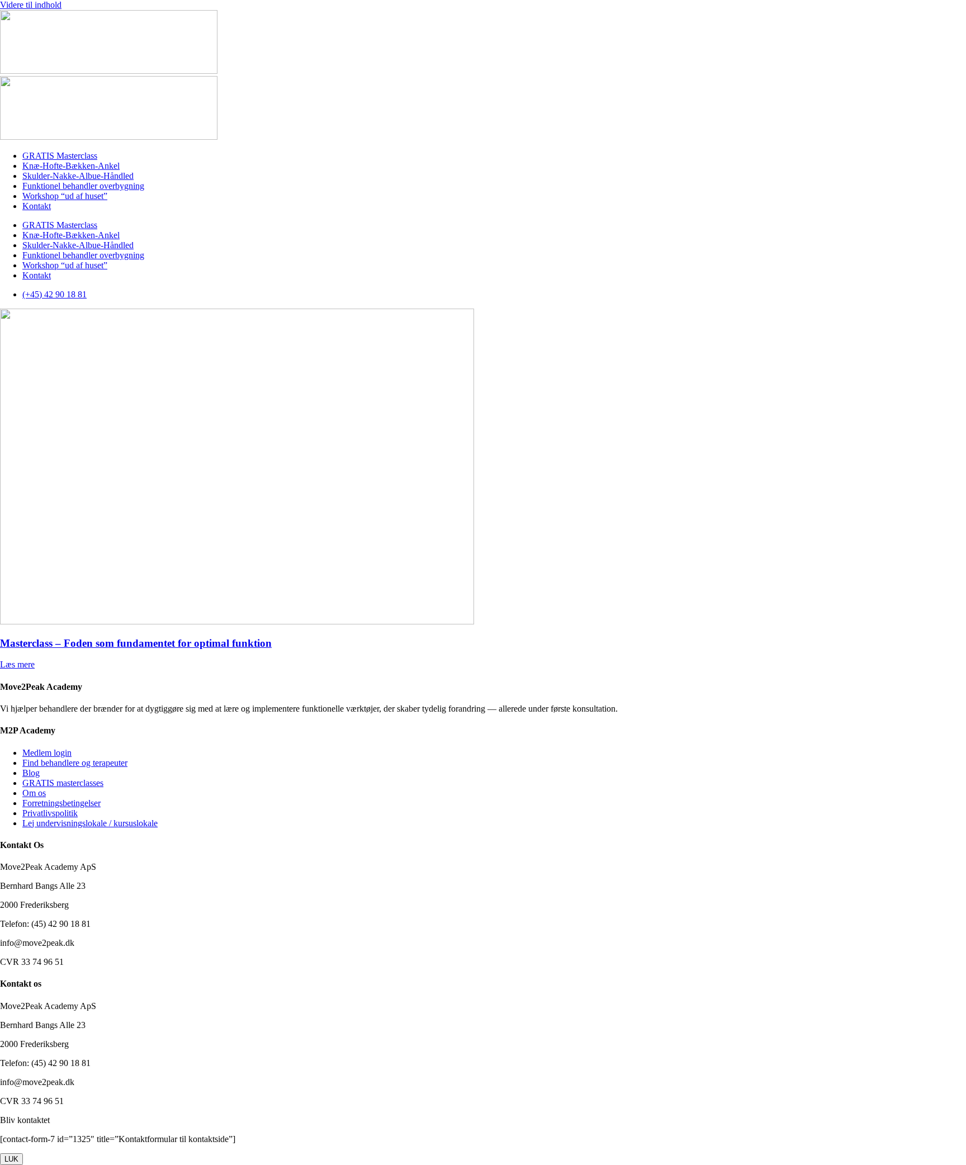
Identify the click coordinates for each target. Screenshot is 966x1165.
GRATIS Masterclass (59, 155)
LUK (11, 1159)
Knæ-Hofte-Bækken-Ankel (71, 166)
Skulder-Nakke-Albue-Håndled (78, 176)
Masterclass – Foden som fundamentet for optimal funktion (136, 643)
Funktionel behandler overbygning (83, 186)
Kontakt (36, 206)
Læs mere (17, 664)
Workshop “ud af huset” (64, 196)
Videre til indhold (30, 5)
